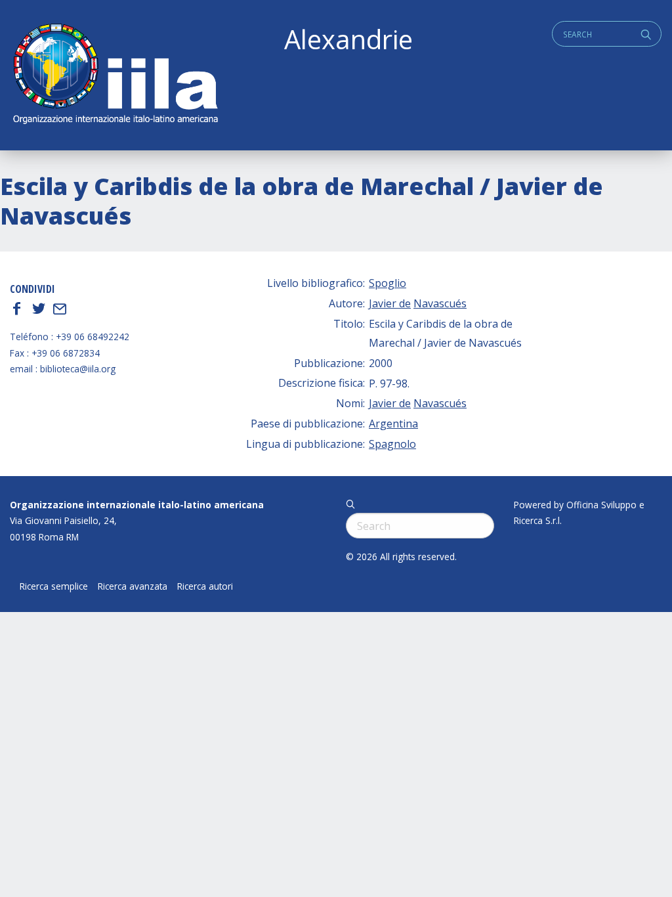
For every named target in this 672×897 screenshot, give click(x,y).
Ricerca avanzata (132, 586)
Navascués (440, 303)
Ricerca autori (205, 586)
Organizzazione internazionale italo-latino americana (137, 504)
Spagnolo (392, 444)
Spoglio (387, 283)
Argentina (393, 423)
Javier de (390, 303)
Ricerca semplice (54, 586)
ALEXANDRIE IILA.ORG (114, 75)
